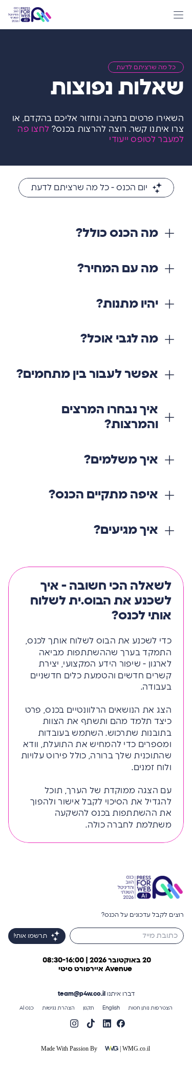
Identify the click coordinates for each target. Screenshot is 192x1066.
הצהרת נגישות (58, 1008)
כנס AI (26, 1008)
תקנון (88, 1008)
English (111, 1008)
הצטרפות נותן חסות (150, 1008)
